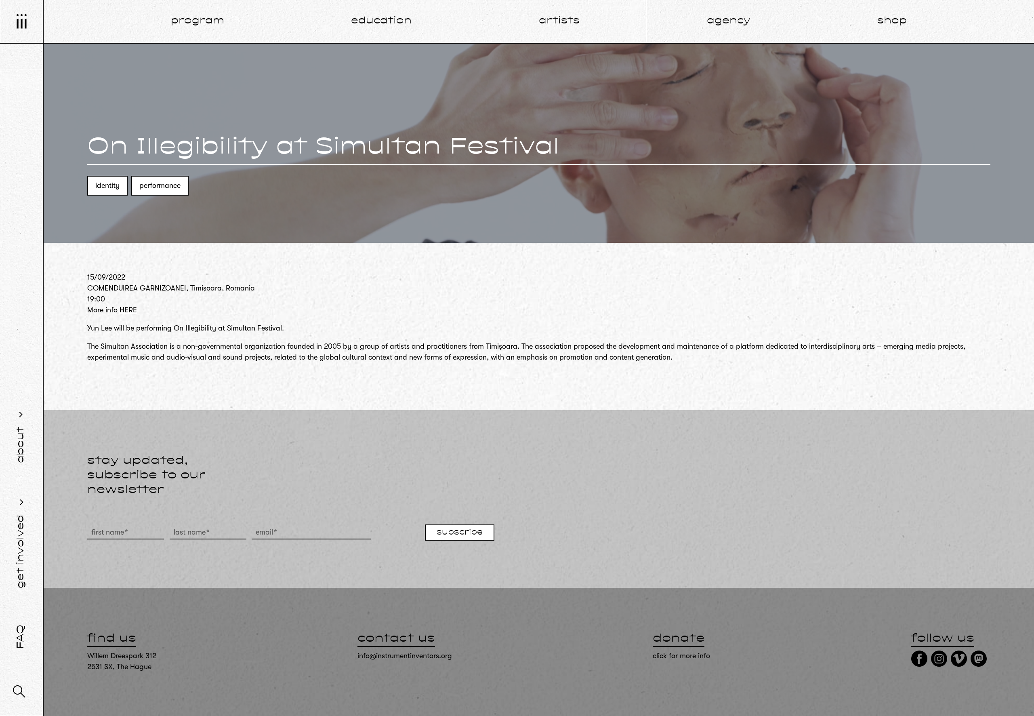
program (197, 21)
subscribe (460, 532)
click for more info (681, 656)
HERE (128, 310)
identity (107, 185)
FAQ (21, 637)
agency (728, 21)
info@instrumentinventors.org (404, 656)
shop (892, 21)
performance (160, 185)
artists (559, 21)
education (381, 21)
